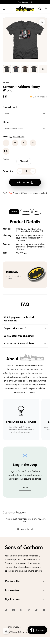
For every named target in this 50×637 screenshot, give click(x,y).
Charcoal (24, 161)
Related (26, 212)
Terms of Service (14, 627)
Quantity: (8, 171)
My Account (13, 599)
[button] (4, 9)
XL (33, 143)
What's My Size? (18, 137)
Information (12, 590)
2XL (6, 151)
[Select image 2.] (25, 69)
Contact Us (12, 581)
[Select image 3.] (34, 69)
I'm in (25, 487)
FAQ (36, 212)
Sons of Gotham (19, 632)
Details (14, 212)
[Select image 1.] (16, 69)
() (40, 97)
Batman (6, 82)
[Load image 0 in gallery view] (7, 69)
